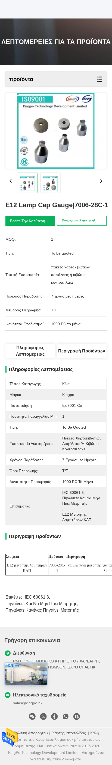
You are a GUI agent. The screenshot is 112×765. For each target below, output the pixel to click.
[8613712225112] (65, 718)
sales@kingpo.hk (27, 703)
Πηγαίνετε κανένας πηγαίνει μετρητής (42, 610)
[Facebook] (54, 718)
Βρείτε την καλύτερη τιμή (32, 221)
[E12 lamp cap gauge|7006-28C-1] (56, 131)
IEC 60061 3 (37, 597)
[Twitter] (43, 718)
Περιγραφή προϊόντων (81, 351)
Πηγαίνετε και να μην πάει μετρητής (41, 603)
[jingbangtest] (76, 718)
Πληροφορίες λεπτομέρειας (30, 351)
